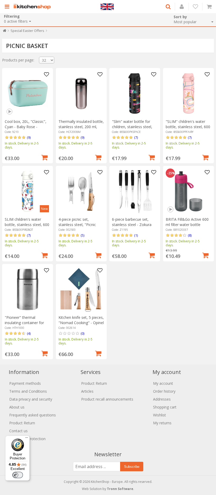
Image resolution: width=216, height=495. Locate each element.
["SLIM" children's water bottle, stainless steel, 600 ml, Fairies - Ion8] (188, 93)
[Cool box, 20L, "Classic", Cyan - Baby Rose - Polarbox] (27, 93)
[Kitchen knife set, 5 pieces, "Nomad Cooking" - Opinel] (81, 289)
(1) (136, 235)
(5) (82, 235)
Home (4, 32)
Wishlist (159, 414)
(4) (29, 333)
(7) (136, 137)
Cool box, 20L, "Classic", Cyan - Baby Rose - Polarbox (25, 126)
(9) (29, 137)
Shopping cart (164, 407)
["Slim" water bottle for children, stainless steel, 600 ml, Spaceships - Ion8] (135, 93)
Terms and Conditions (28, 391)
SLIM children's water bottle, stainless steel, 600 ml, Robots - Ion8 (27, 224)
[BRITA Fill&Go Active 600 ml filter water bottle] (188, 191)
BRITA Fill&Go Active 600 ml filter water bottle (187, 222)
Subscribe (131, 467)
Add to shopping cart (44, 157)
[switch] (17, 475)
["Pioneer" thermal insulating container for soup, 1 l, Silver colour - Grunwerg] (27, 289)
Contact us (18, 430)
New (44, 208)
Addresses (162, 399)
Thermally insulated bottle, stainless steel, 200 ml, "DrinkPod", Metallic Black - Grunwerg (81, 129)
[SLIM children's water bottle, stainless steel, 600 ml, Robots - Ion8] (27, 191)
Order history (164, 391)
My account (163, 383)
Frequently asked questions (32, 414)
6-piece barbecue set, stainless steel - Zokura (131, 222)
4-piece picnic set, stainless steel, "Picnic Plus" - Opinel (77, 224)
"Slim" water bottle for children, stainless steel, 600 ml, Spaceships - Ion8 (134, 126)
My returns (162, 422)
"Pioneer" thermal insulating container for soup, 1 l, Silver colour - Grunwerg (25, 325)
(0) (82, 333)
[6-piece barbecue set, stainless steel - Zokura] (135, 191)
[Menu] (26, 439)
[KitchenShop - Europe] (33, 6)
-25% (171, 173)
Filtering (12, 16)
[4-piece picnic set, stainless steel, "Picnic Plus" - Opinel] (81, 191)
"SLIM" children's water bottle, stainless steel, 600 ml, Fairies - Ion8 (188, 126)
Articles (87, 391)
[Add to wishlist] (46, 75)
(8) (190, 235)
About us (16, 407)
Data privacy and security (30, 399)
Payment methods (25, 383)
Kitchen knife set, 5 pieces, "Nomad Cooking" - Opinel (81, 320)
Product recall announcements (107, 399)
